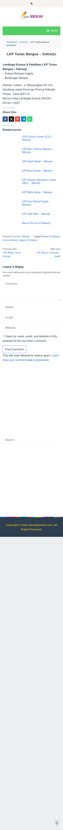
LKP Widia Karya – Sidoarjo (37, 192)
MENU (54, 30)
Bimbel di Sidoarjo (50, 236)
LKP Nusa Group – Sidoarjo (37, 170)
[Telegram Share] (23, 119)
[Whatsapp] (29, 119)
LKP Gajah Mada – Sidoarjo (37, 161)
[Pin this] (17, 119)
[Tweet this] (11, 119)
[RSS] (31, 3)
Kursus (16, 236)
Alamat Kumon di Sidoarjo (36, 223)
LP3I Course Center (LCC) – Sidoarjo (37, 138)
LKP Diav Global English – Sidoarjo (36, 203)
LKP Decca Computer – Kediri (48, 252)
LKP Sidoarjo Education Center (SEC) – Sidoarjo (39, 181)
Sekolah (26, 236)
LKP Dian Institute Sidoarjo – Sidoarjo (38, 150)
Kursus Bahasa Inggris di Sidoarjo (20, 240)
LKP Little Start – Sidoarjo (36, 213)
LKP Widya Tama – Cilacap (12, 252)
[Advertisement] (31, 403)
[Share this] (5, 119)
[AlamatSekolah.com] (31, 15)
